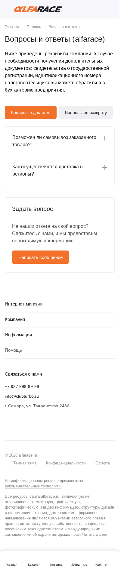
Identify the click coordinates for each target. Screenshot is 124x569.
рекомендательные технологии (33, 486)
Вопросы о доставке (31, 112)
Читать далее (94, 534)
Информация (18, 334)
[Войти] (101, 9)
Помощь (13, 350)
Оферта (102, 463)
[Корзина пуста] (112, 9)
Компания (15, 319)
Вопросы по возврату (86, 112)
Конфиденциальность (66, 463)
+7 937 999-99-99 (22, 386)
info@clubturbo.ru (22, 396)
